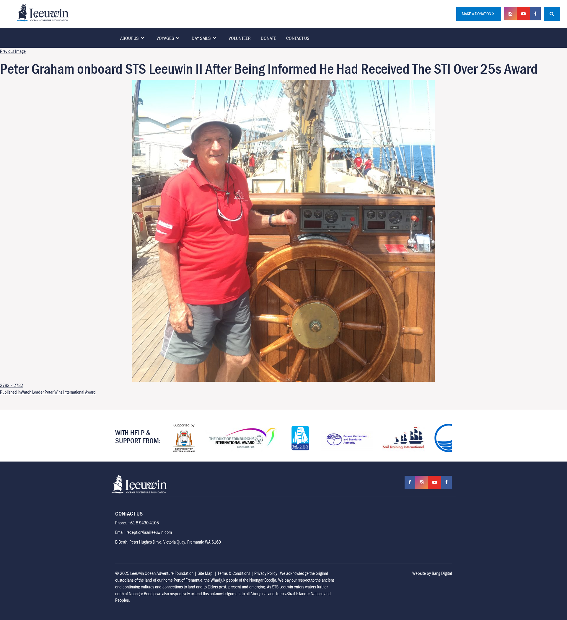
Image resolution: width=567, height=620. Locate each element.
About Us (129, 38)
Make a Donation (476, 14)
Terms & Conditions (234, 573)
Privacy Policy (265, 573)
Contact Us (297, 38)
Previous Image (13, 51)
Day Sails (201, 38)
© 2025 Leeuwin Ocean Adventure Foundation (154, 573)
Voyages (165, 38)
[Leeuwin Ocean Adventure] (42, 12)
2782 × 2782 (11, 385)
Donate (268, 38)
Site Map (205, 573)
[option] (184, 438)
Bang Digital (442, 573)
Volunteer (240, 38)
